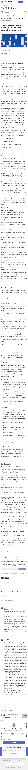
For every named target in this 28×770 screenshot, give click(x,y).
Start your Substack (10, 764)
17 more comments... (5, 704)
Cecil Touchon (10, 718)
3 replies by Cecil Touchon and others (13, 635)
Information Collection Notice (16, 751)
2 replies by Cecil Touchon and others (13, 698)
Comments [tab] (4, 596)
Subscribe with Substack (15, 747)
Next (24, 587)
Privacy (13, 760)
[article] (14, 717)
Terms (17, 760)
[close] (24, 723)
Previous (5, 587)
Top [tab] (2, 710)
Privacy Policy (14, 753)
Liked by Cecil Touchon (9, 609)
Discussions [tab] (11, 710)
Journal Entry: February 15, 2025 (8, 717)
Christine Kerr (7, 639)
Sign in (25, 1)
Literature (4, 5)
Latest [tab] (6, 710)
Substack (8, 767)
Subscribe (20, 1)
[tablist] (6, 596)
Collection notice (22, 760)
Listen (25, 11)
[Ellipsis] (26, 608)
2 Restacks (16, 578)
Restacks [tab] (10, 596)
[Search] (25, 710)
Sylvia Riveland (7, 608)
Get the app (20, 764)
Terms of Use (20, 750)
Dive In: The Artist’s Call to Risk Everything (9, 714)
